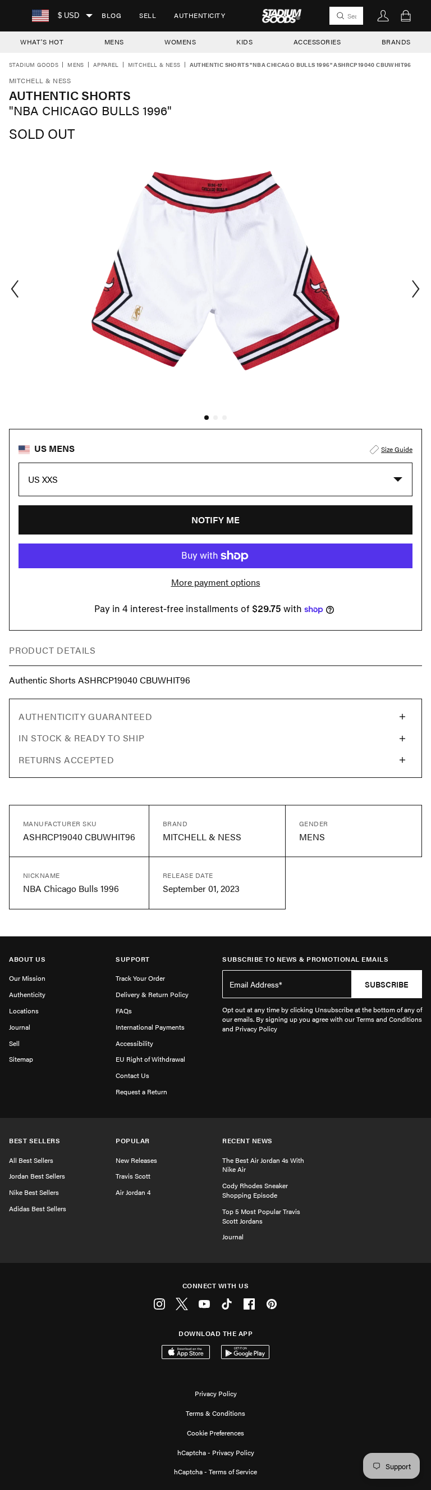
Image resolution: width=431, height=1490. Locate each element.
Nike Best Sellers (34, 1192)
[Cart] (405, 15)
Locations (24, 1011)
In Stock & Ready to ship (81, 737)
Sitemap (21, 1059)
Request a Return (141, 1091)
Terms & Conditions (215, 1413)
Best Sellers (34, 1140)
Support (133, 959)
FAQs (124, 1011)
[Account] (383, 15)
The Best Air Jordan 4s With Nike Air (263, 1165)
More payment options (215, 582)
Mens (75, 65)
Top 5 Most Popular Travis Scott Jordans (261, 1216)
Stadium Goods (33, 65)
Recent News (247, 1140)
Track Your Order (140, 978)
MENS (114, 42)
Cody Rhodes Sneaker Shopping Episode (255, 1190)
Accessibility (134, 1043)
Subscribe (387, 984)
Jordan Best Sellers (37, 1176)
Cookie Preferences (215, 1433)
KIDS (244, 42)
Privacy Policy (216, 1393)
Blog (111, 15)
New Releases (136, 1160)
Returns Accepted (66, 759)
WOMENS (180, 42)
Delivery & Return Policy (152, 994)
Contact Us (132, 1075)
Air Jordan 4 (133, 1192)
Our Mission (27, 978)
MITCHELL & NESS (154, 65)
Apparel (106, 65)
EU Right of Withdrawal (150, 1059)
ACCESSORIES (317, 42)
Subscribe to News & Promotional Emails (305, 959)
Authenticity (199, 15)
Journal (19, 1027)
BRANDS (396, 42)
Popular (133, 1140)
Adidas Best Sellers (37, 1208)
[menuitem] (111, 15)
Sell (147, 15)
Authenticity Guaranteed (86, 716)
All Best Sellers (31, 1160)
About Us (27, 959)
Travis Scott (133, 1176)
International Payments (150, 1027)
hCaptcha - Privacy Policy (215, 1452)
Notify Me (215, 519)
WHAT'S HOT (41, 42)
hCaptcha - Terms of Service (215, 1471)
